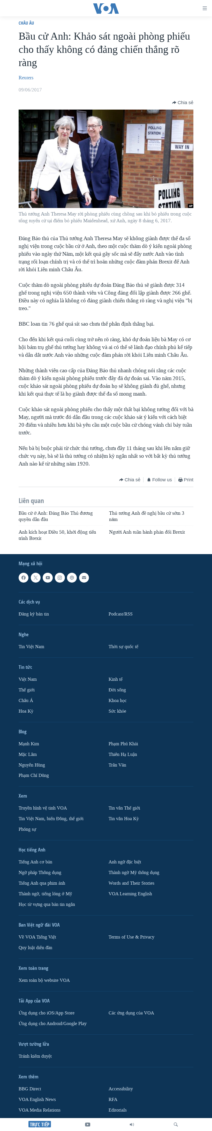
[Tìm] (176, 1124)
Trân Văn (117, 765)
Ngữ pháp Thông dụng (40, 873)
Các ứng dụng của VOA (131, 1013)
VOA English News (37, 1100)
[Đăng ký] (84, 578)
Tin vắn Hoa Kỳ (124, 819)
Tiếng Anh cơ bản (35, 862)
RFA (113, 1100)
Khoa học (118, 700)
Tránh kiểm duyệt (35, 1056)
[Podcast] (72, 578)
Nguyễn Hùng (32, 765)
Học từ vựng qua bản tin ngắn (47, 904)
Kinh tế (116, 679)
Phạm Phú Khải (123, 744)
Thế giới (27, 690)
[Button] (182, 102)
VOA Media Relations (39, 1110)
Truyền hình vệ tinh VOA (43, 808)
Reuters (26, 78)
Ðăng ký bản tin (34, 614)
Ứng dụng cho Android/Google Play (53, 1024)
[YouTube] (87, 1124)
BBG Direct (30, 1089)
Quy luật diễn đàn (35, 948)
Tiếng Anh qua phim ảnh (42, 883)
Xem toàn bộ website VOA (44, 980)
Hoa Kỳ (26, 711)
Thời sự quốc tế (123, 647)
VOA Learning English (130, 894)
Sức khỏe (117, 711)
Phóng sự (27, 829)
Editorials (118, 1110)
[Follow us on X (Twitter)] (36, 578)
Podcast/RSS (121, 614)
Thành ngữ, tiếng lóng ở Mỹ (45, 894)
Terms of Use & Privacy (131, 937)
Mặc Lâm (28, 754)
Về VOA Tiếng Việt (37, 937)
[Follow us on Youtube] (47, 578)
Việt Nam (28, 679)
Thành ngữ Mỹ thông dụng (134, 873)
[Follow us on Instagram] (60, 578)
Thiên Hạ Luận (123, 754)
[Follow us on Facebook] (23, 578)
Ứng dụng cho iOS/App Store (46, 1013)
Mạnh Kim (29, 744)
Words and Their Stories (131, 883)
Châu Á (26, 700)
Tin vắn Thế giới (124, 808)
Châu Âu (26, 23)
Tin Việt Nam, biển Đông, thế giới (51, 819)
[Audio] (132, 1124)
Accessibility (121, 1089)
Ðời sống (117, 690)
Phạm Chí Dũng (34, 775)
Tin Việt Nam (31, 647)
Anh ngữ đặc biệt (125, 862)
